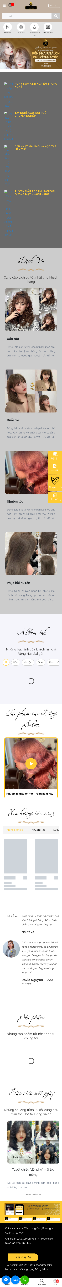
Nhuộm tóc (15, 501)
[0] (10, 5)
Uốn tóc (7, 33)
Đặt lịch (55, 458)
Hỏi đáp (55, 470)
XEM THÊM (30, 1194)
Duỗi (40, 662)
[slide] (31, 53)
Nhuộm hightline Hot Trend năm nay (29, 793)
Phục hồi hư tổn (18, 583)
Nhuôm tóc (48, 33)
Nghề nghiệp (15, 829)
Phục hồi (54, 662)
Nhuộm (28, 662)
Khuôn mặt (38, 829)
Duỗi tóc (21, 33)
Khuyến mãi (55, 487)
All (6, 662)
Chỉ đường (55, 499)
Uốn (15, 662)
